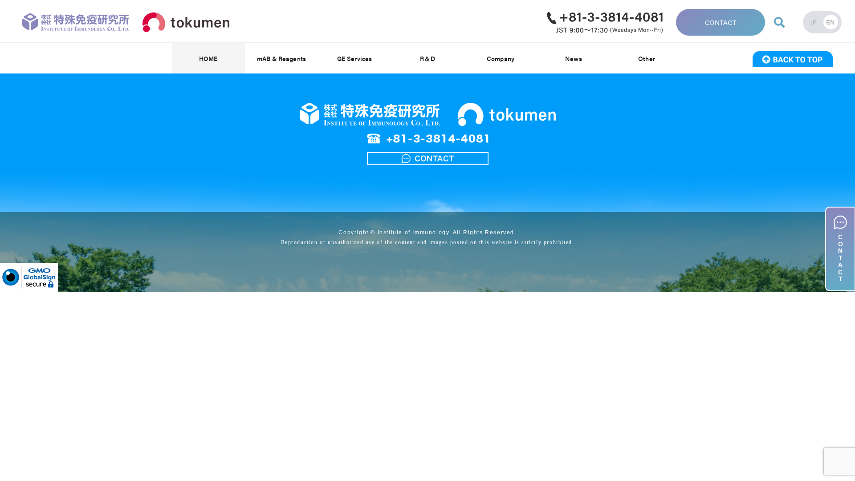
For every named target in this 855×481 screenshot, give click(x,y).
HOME (208, 58)
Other (646, 58)
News (573, 58)
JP (813, 21)
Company (500, 58)
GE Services (354, 58)
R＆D (427, 58)
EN (830, 21)
